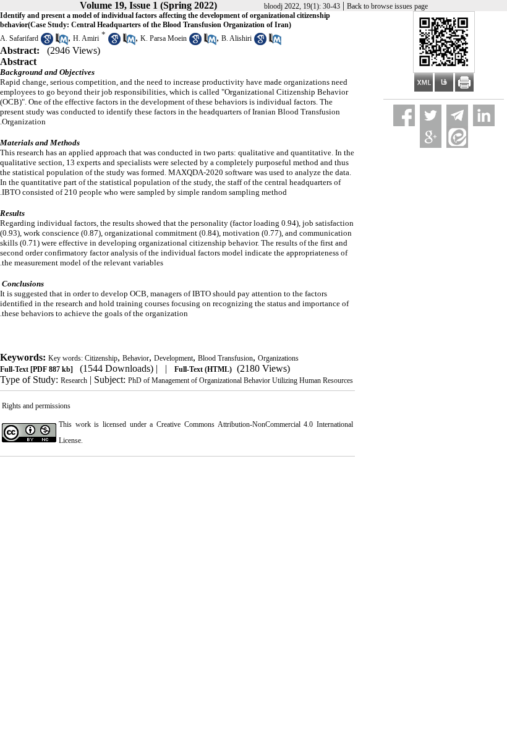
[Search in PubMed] (62, 42)
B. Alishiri (236, 38)
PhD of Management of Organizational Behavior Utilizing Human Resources (240, 380)
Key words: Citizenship (82, 358)
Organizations (278, 358)
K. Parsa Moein (163, 38)
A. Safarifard (19, 38)
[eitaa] (457, 137)
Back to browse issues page (387, 6)
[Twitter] (430, 115)
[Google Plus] (430, 137)
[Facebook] (404, 115)
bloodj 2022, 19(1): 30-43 (302, 6)
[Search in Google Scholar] (47, 42)
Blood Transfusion (225, 358)
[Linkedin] (484, 115)
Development (173, 358)
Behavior (135, 358)
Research (74, 380)
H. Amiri (86, 38)
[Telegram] (457, 115)
